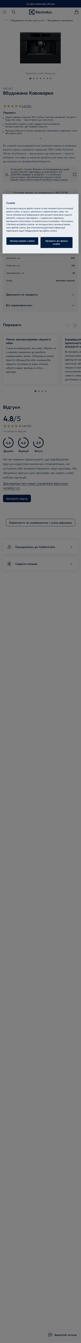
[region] (40, 224)
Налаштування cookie (22, 241)
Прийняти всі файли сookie (56, 242)
